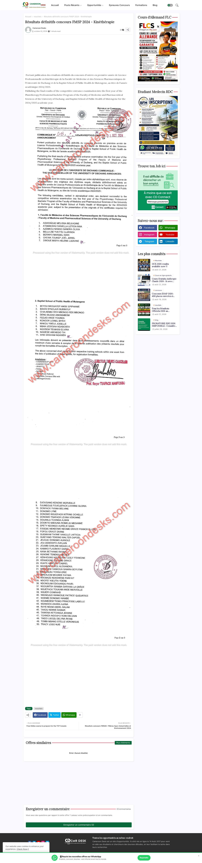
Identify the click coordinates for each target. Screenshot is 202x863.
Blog (155, 5)
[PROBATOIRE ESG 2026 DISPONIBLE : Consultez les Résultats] (144, 324)
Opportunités (94, 5)
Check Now (22, 849)
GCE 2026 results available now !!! (160, 265)
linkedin (170, 241)
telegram (149, 241)
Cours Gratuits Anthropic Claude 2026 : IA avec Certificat (164, 280)
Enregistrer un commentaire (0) (78, 824)
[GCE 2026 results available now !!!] (144, 265)
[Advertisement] (78, 54)
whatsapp (170, 227)
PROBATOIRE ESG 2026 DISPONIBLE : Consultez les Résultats (164, 324)
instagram (149, 234)
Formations (141, 5)
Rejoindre (144, 858)
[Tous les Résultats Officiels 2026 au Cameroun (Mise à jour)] (144, 310)
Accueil (55, 5)
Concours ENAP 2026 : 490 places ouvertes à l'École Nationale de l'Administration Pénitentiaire (163, 294)
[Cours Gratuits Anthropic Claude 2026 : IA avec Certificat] (144, 280)
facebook (149, 227)
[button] (170, 5)
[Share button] (80, 715)
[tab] (55, 5)
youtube (170, 234)
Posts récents (71, 5)
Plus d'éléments (123, 743)
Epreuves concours (119, 5)
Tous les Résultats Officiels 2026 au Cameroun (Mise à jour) (163, 309)
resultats (37, 16)
